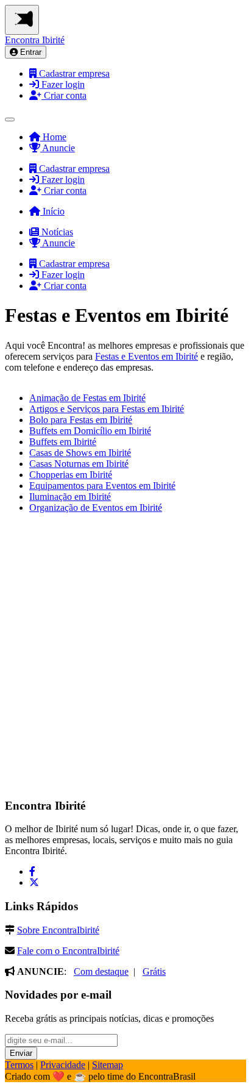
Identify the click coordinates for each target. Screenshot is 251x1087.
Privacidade (62, 1065)
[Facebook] (32, 871)
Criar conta (64, 95)
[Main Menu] (22, 20)
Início (52, 211)
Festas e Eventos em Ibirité (146, 356)
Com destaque (101, 971)
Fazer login (62, 84)
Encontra (35, 40)
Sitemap (107, 1065)
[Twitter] (34, 882)
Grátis (154, 971)
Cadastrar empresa (73, 73)
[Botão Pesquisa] (10, 119)
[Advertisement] (125, 659)
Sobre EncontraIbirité (58, 930)
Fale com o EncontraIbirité (68, 951)
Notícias (56, 232)
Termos (19, 1065)
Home (53, 137)
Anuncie (57, 148)
